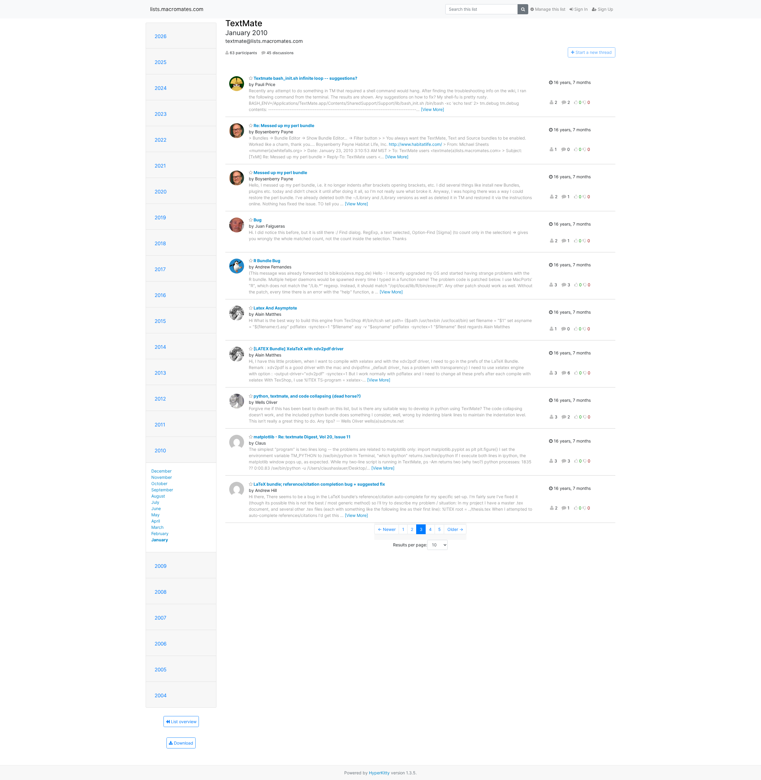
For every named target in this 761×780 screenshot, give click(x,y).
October (159, 483)
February (160, 533)
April (155, 520)
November (161, 477)
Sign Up (605, 9)
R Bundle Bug (266, 260)
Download (183, 742)
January (159, 539)
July (155, 502)
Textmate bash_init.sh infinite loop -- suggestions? (305, 78)
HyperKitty (379, 772)
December (161, 470)
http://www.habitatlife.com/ (415, 144)
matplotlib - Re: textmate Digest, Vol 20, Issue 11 (301, 436)
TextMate (243, 23)
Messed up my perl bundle (280, 172)
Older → (455, 529)
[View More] (432, 109)
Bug (257, 219)
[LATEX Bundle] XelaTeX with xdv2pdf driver (298, 348)
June (156, 508)
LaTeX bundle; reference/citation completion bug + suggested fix (319, 484)
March (157, 527)
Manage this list (549, 9)
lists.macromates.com (176, 9)
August (158, 495)
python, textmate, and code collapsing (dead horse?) (307, 395)
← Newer (387, 529)
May (155, 514)
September (162, 489)
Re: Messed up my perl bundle (283, 125)
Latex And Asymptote (275, 307)
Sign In (580, 9)
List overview (183, 721)
